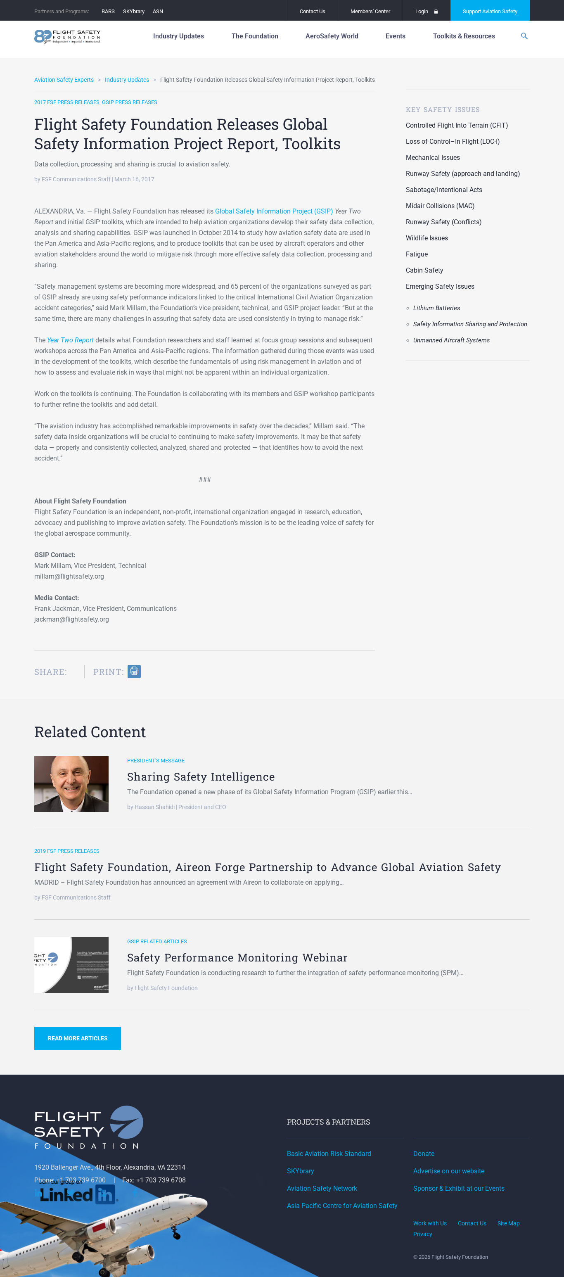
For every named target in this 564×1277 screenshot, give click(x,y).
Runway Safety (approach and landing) (463, 174)
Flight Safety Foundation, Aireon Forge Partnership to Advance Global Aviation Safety (267, 867)
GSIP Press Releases (129, 102)
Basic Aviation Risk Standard (329, 1154)
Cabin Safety (424, 270)
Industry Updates (127, 79)
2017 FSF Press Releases (67, 102)
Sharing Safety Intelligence (201, 776)
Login (421, 11)
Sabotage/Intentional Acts (444, 190)
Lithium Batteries (436, 308)
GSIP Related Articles (157, 941)
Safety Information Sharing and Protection (470, 324)
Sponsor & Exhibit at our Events (459, 1188)
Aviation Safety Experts (64, 79)
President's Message (156, 760)
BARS (108, 11)
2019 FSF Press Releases (67, 851)
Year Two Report (70, 340)
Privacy (422, 1234)
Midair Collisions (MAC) (440, 206)
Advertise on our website (448, 1171)
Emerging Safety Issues (440, 286)
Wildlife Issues (427, 238)
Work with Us (430, 1223)
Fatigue (417, 254)
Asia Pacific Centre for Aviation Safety (342, 1206)
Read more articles (78, 1038)
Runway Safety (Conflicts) (444, 222)
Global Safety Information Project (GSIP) (274, 211)
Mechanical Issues (433, 157)
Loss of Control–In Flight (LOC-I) (453, 141)
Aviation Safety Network (322, 1188)
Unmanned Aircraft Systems (451, 340)
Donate (423, 1154)
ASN (158, 11)
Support (490, 11)
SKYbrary (134, 11)
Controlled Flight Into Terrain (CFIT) (457, 125)
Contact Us (312, 11)
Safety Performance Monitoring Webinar (237, 957)
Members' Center (370, 11)
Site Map (509, 1223)
